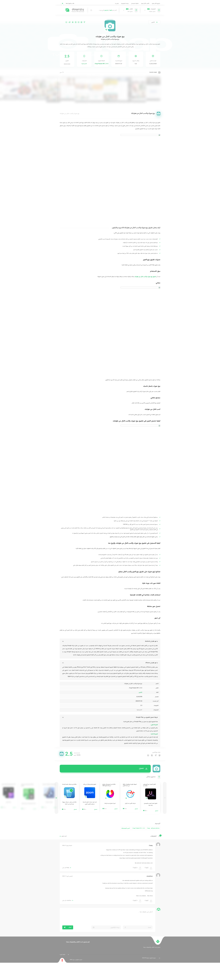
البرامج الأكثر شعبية (156, 3)
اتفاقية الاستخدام (135, 3)
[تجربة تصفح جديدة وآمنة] (110, 797)
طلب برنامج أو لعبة (70, 3)
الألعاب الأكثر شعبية (145, 3)
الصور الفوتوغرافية (125, 828)
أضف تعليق (64, 836)
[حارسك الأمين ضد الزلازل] (130, 797)
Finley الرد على (65, 868)
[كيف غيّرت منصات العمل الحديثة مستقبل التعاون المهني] (89, 797)
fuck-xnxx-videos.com (147, 863)
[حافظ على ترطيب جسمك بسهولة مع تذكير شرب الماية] (69, 797)
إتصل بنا (117, 3)
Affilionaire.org (149, 891)
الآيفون (153, 22)
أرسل (70, 927)
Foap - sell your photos (153, 828)
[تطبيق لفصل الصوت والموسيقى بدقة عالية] (150, 798)
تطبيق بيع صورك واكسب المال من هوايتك (145, 277)
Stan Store (150, 896)
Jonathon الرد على (66, 900)
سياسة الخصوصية (125, 3)
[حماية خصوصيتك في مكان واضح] (28, 797)
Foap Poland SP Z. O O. (101, 64)
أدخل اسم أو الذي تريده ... (107, 10)
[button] (56, 798)
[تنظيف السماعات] (49, 796)
